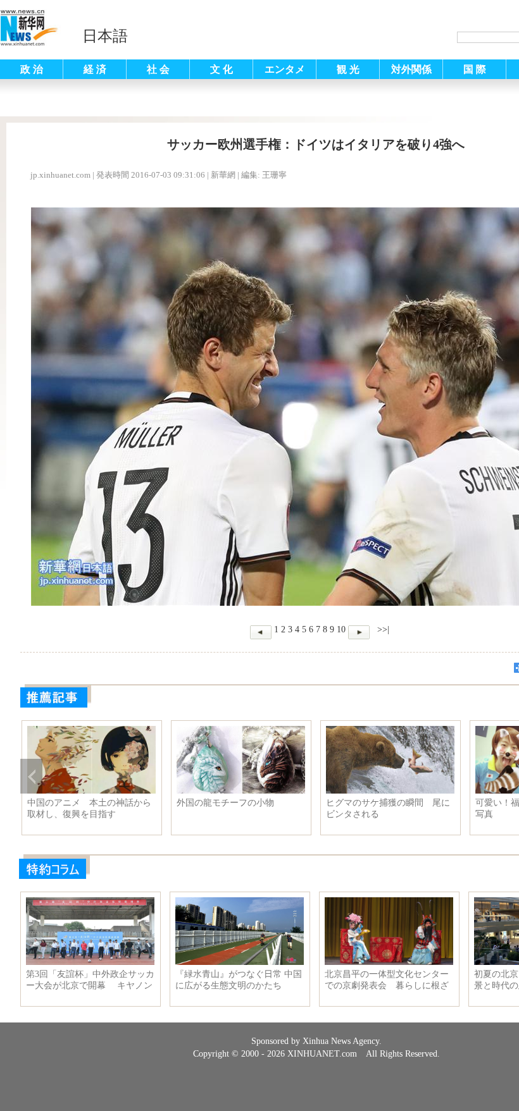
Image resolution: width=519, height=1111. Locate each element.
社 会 (158, 69)
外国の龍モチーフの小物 (225, 802)
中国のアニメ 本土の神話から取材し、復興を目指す (89, 808)
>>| (382, 629)
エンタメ (285, 69)
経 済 (95, 69)
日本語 (105, 36)
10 (341, 629)
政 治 (31, 69)
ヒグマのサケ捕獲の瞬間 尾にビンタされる (388, 808)
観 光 (348, 69)
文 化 (221, 69)
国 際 (474, 69)
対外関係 (411, 69)
